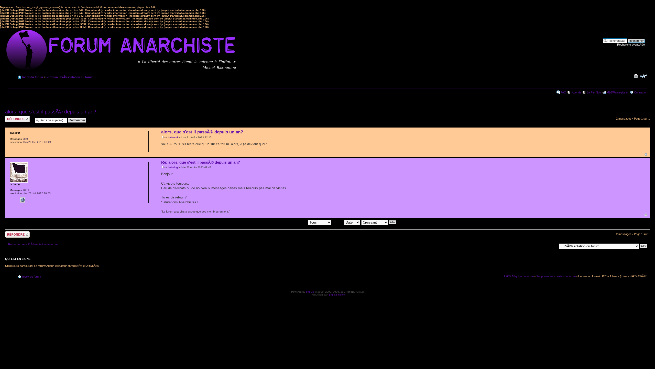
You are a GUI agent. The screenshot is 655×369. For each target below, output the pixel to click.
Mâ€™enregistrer (617, 92)
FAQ (563, 92)
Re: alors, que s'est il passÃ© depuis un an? (200, 162)
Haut (646, 154)
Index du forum (32, 77)
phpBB (310, 291)
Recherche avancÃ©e (631, 44)
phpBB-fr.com (337, 294)
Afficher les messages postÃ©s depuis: (283, 222)
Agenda (576, 92)
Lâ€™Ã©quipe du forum (519, 276)
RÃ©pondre (12, 117)
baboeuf (173, 137)
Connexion (640, 92)
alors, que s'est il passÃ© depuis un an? (50, 111)
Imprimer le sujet (636, 76)
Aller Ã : (552, 245)
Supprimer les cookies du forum (556, 276)
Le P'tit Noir (594, 92)
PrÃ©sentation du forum (76, 77)
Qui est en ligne (17, 258)
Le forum (52, 77)
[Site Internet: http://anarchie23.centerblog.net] (22, 200)
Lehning (173, 167)
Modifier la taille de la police (643, 76)
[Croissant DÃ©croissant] (379, 222)
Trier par (338, 222)
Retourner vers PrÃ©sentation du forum (33, 244)
